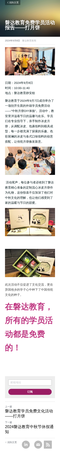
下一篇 (8, 422)
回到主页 (14, 2)
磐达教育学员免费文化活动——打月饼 (29, 413)
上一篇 (8, 406)
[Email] (38, 445)
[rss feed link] (48, 445)
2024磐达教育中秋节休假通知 (29, 429)
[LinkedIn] (26, 445)
